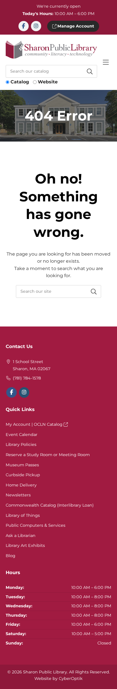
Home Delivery (21, 485)
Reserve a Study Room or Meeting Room (48, 454)
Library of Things (23, 515)
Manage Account (75, 26)
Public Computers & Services (35, 525)
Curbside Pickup (23, 474)
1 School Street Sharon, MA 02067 (31, 365)
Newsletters (18, 495)
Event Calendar (21, 434)
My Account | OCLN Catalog (35, 424)
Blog (10, 555)
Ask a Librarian (20, 535)
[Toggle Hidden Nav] (105, 62)
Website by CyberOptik (58, 678)
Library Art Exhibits (25, 545)
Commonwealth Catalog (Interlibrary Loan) (50, 505)
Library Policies (21, 444)
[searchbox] (58, 291)
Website (48, 82)
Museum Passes (22, 464)
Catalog (20, 82)
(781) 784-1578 (27, 378)
